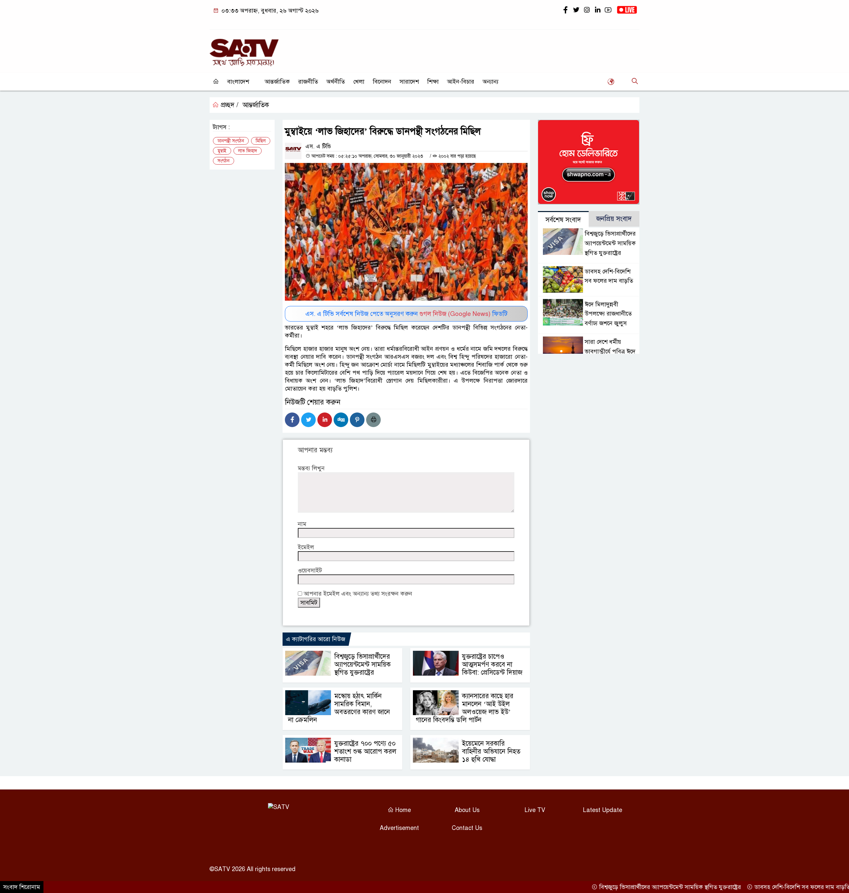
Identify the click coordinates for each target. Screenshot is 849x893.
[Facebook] (292, 419)
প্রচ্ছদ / (228, 105)
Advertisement (399, 828)
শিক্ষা (433, 81)
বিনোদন (382, 81)
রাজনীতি (308, 81)
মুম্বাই (222, 151)
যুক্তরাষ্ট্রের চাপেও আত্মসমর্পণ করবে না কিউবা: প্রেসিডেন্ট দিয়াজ (492, 664)
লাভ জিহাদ (247, 151)
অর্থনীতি (335, 81)
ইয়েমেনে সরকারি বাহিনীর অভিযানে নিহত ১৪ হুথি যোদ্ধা (491, 751)
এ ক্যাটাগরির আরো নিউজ (315, 639)
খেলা (358, 81)
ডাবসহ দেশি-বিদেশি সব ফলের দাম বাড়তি (777, 887)
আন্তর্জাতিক (277, 81)
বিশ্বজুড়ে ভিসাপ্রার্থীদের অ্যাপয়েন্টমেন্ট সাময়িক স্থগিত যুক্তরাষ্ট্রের (362, 664)
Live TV (535, 810)
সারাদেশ (409, 81)
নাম (302, 524)
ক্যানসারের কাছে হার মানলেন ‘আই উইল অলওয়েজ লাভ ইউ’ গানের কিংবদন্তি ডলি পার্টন (464, 708)
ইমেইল (306, 547)
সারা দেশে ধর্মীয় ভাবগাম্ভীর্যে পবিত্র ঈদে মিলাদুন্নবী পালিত (610, 351)
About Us (467, 810)
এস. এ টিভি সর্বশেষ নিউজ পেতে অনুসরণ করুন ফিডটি (406, 314)
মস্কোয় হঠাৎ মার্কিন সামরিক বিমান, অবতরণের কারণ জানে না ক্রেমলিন (339, 708)
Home (402, 810)
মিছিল (261, 141)
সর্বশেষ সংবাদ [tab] (563, 220)
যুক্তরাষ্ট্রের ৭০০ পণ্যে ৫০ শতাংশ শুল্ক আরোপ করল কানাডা (365, 751)
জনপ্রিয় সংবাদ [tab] (614, 219)
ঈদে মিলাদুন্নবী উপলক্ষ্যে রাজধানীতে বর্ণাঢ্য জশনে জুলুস (608, 314)
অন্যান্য (490, 81)
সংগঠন (223, 161)
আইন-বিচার (460, 81)
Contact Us (467, 828)
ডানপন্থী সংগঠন (231, 141)
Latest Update (602, 810)
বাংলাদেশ (238, 81)
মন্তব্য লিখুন (311, 468)
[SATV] (244, 49)
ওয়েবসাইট (310, 570)
